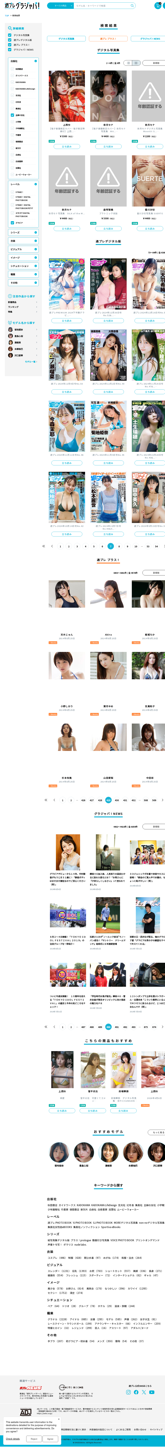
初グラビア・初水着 (81, 1341)
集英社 (18, 108)
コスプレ (57, 1257)
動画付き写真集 (100, 1240)
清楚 (77, 1293)
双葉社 (18, 168)
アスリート (119, 1328)
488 (92, 1027)
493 (134, 1027)
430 (117, 800)
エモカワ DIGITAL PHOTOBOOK (23, 214)
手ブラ (56, 1341)
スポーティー (100, 1275)
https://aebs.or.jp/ (44, 1413)
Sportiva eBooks (110, 1227)
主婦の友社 (20, 115)
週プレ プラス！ (22, 44)
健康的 (56, 1275)
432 (134, 800)
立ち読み (67, 146)
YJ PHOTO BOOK (82, 1222)
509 (154, 800)
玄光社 (18, 95)
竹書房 (18, 135)
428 (100, 800)
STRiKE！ (20, 192)
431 (125, 800)
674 (154, 1027)
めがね (111, 1257)
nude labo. (80, 1244)
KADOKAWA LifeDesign (25, 88)
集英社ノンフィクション (86, 1227)
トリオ (70, 1306)
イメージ (15, 257)
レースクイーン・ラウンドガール (70, 1323)
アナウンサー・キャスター (113, 1323)
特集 (10, 311)
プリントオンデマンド (148, 1240)
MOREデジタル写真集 (126, 1222)
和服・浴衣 (132, 1257)
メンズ (105, 1341)
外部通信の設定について (100, 1429)
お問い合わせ (140, 1429)
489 (100, 1027)
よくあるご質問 (123, 1429)
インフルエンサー (147, 1323)
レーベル (15, 184)
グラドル (58, 1319)
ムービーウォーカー (24, 174)
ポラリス (68, 1244)
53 (148, 546)
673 (146, 1027)
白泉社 (18, 154)
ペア (54, 1306)
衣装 (13, 240)
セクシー (58, 1293)
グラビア (19, 222)
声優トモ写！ (55, 1244)
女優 (97, 1319)
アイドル (79, 1319)
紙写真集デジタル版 (58, 1240)
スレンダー (59, 1271)
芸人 (101, 1328)
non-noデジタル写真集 (152, 1222)
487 (83, 1027)
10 (136, 546)
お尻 (96, 1271)
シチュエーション (20, 266)
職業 (13, 274)
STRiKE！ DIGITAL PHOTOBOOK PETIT (24, 206)
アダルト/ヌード (140, 1328)
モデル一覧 (30, 361)
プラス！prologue (81, 1240)
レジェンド (82, 1328)
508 (146, 800)
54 (156, 546)
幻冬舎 (18, 102)
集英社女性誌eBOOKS (60, 1227)
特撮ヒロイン (59, 1328)
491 (117, 1027)
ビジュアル (16, 249)
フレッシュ (77, 1275)
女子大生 (149, 1319)
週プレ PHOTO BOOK (60, 1222)
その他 (14, 282)
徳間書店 (19, 141)
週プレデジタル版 (23, 40)
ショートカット (118, 1271)
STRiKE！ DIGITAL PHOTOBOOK (23, 198)
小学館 (18, 121)
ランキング (13, 306)
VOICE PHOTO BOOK (122, 1240)
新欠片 (18, 148)
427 (92, 800)
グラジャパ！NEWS (24, 49)
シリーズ (15, 232)
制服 (75, 1257)
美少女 (56, 1288)
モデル (114, 1319)
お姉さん (75, 1288)
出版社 (14, 61)
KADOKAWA (21, 82)
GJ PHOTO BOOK (103, 1222)
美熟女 (95, 1288)
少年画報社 (20, 128)
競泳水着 (93, 1257)
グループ (88, 1306)
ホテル (105, 1306)
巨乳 (80, 1271)
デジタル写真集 (21, 35)
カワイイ (138, 1288)
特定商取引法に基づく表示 (73, 1429)
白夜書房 (19, 161)
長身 (156, 1271)
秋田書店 (19, 69)
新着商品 (12, 302)
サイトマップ (156, 1429)
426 (83, 800)
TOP (7, 16)
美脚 (140, 1271)
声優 (131, 1319)
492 (125, 1027)
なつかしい (115, 1288)
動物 (121, 1341)
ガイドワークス (22, 75)
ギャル (152, 1275)
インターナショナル (128, 1275)
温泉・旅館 (125, 1306)
